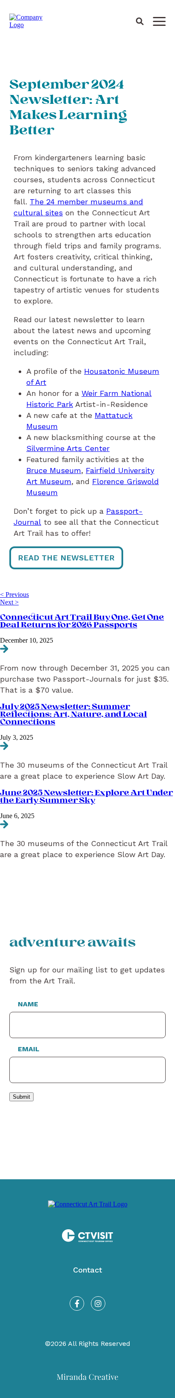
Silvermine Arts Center (68, 448)
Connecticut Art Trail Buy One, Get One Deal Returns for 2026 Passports (82, 621)
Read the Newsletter (66, 557)
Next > (9, 602)
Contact (87, 1269)
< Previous (14, 594)
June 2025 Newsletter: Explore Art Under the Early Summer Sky (86, 797)
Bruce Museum (53, 470)
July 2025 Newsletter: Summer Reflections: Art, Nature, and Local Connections (73, 714)
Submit (21, 1097)
